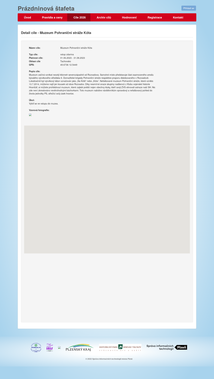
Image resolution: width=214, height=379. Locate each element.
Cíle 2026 (79, 17)
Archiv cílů (104, 17)
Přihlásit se (188, 8)
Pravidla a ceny (52, 17)
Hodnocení (129, 17)
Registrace (155, 17)
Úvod (27, 17)
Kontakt (178, 17)
